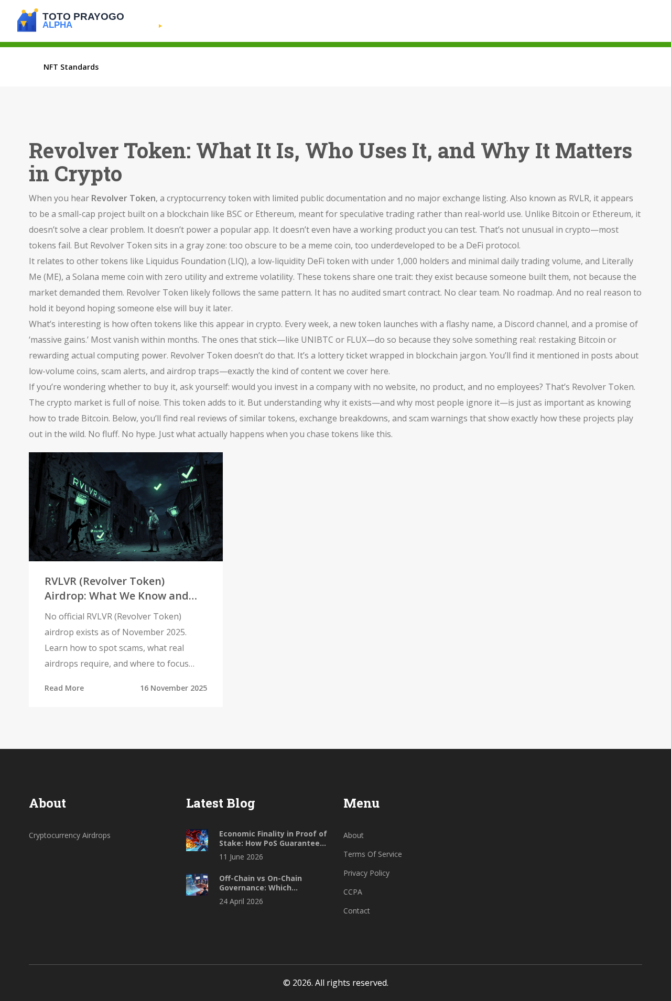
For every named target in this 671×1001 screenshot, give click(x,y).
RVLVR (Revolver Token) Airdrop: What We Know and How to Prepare (117, 588)
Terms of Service (372, 854)
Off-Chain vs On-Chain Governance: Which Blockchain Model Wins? (264, 883)
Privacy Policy (366, 873)
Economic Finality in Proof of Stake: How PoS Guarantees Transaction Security (273, 838)
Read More (64, 688)
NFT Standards (71, 67)
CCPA (352, 892)
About (353, 835)
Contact (356, 911)
